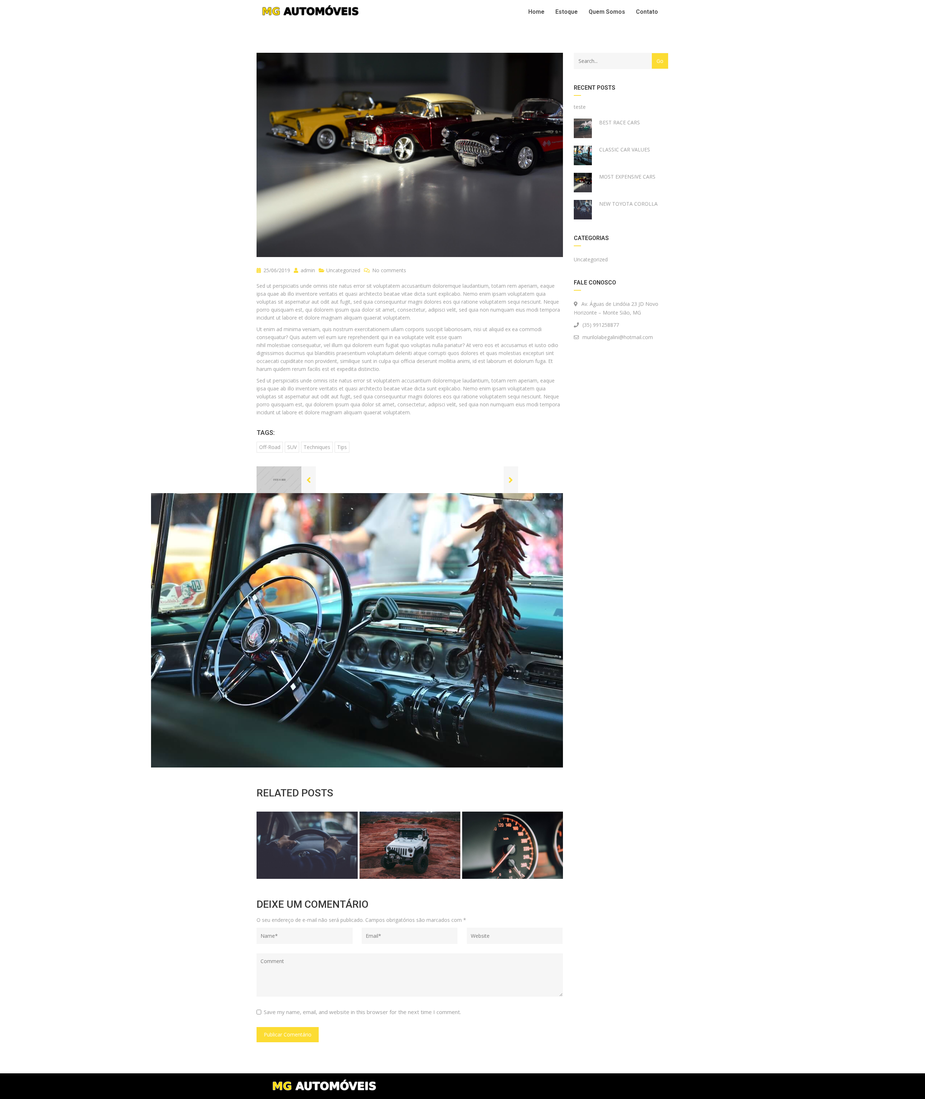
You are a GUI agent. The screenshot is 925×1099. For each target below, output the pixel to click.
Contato (647, 11)
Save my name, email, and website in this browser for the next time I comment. (362, 1011)
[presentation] (271, 843)
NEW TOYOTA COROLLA (628, 203)
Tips (342, 447)
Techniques (317, 447)
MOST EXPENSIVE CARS (627, 176)
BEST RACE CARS (619, 122)
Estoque (566, 11)
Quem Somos (607, 11)
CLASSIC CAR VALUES (624, 149)
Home (536, 11)
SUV (292, 447)
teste (580, 106)
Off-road (269, 447)
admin (307, 270)
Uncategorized (343, 270)
